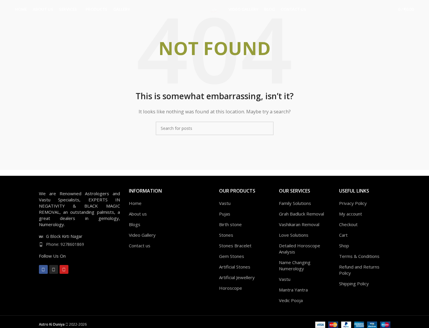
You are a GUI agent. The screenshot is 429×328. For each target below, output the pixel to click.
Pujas (224, 214)
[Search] (372, 10)
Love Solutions (293, 235)
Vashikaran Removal (299, 224)
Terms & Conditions (359, 256)
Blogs (134, 224)
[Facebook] (43, 269)
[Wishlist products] (383, 10)
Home (135, 203)
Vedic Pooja (291, 300)
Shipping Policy (354, 283)
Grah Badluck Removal (301, 214)
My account (350, 214)
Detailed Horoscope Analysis (299, 249)
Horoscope (230, 288)
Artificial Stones (234, 267)
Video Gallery (142, 235)
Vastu (225, 203)
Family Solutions (295, 203)
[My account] (361, 10)
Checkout (348, 224)
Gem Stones (231, 256)
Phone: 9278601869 (65, 244)
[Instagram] (53, 269)
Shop (344, 246)
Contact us (139, 246)
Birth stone (230, 224)
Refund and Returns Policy (359, 270)
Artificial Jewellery (237, 277)
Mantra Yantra (293, 290)
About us (138, 214)
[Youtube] (64, 269)
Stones (226, 235)
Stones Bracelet (235, 246)
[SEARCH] (267, 128)
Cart (343, 235)
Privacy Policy (353, 203)
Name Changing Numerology (294, 265)
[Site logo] (214, 9)
